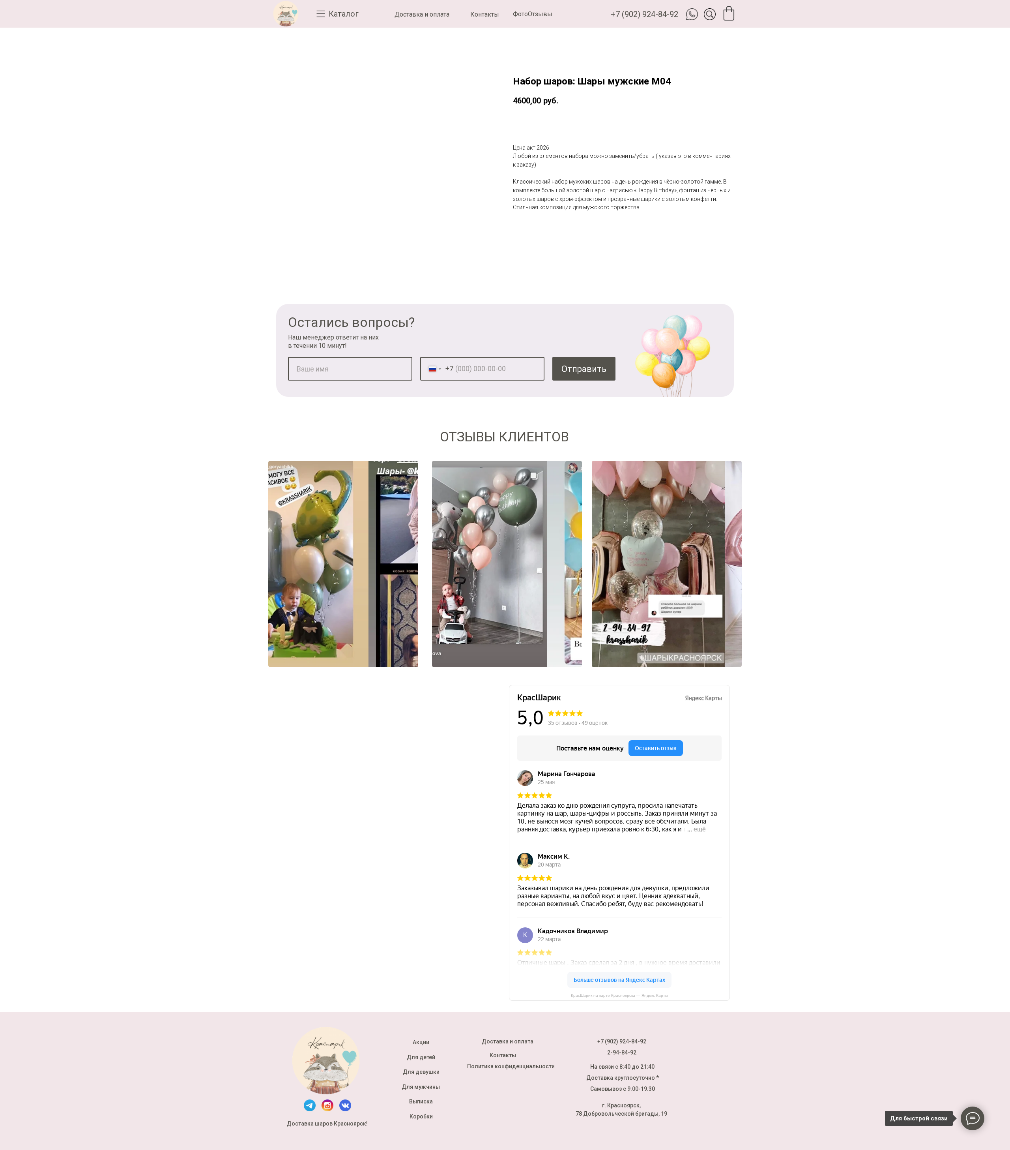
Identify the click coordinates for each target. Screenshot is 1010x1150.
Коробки (421, 1116)
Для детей (421, 1057)
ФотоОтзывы (532, 14)
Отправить (583, 369)
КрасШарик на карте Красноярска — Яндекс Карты (619, 995)
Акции (421, 1042)
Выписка (421, 1101)
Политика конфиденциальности (511, 1066)
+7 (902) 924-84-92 (644, 14)
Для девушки (421, 1072)
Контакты (484, 14)
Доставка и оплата (422, 14)
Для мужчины (421, 1087)
